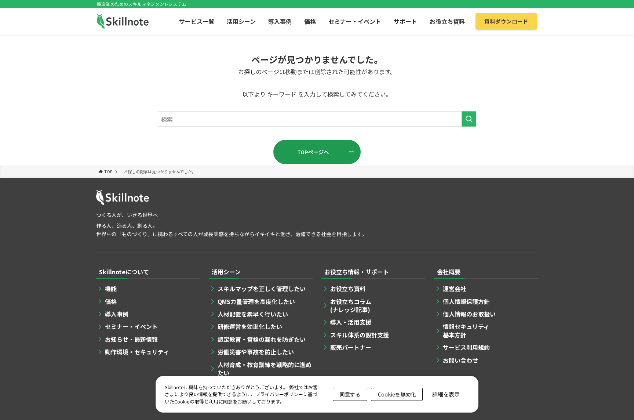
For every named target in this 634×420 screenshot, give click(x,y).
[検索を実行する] (469, 119)
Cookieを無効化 (397, 394)
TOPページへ (313, 152)
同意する (350, 394)
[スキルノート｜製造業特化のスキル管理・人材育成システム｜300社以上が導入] (123, 21)
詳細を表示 (446, 394)
